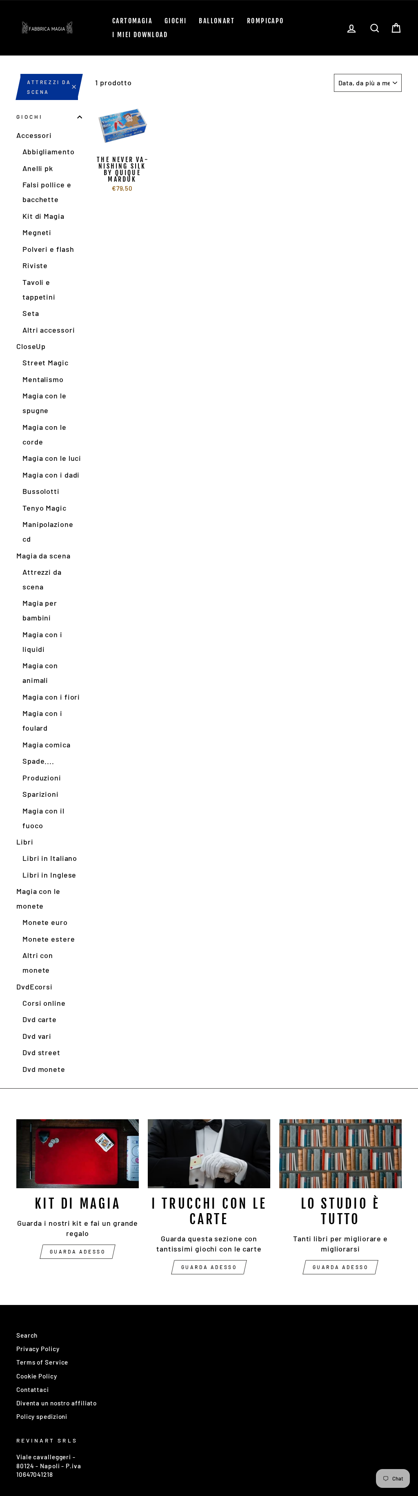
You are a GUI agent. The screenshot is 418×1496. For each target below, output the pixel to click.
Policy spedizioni (41, 1416)
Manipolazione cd (47, 531)
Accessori (34, 135)
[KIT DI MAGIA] (77, 1153)
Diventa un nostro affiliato (56, 1403)
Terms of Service (42, 1362)
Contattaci (32, 1389)
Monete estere (48, 938)
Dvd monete (43, 1069)
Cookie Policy (36, 1376)
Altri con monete (37, 962)
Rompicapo (265, 21)
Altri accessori (48, 329)
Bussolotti (41, 491)
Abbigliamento (48, 151)
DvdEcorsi (34, 986)
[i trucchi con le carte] (209, 1153)
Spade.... (38, 760)
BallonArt (217, 21)
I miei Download (140, 35)
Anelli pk (37, 168)
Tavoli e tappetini (39, 289)
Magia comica (46, 744)
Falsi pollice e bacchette (46, 192)
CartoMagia (132, 21)
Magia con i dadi (51, 474)
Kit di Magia (43, 215)
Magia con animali (40, 673)
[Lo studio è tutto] (340, 1153)
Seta (30, 313)
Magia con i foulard (42, 720)
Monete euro (45, 922)
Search (27, 1335)
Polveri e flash (48, 249)
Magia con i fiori (51, 696)
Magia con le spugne (44, 403)
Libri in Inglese (49, 874)
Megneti (36, 232)
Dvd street (41, 1052)
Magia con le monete (38, 898)
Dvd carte (39, 1019)
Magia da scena (43, 555)
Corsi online (44, 1002)
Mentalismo (43, 379)
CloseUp (31, 346)
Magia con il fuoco (43, 818)
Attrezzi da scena (42, 579)
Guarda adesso (78, 1251)
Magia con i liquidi (42, 642)
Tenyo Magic (44, 507)
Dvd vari (36, 1035)
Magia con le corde (44, 434)
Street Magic (45, 362)
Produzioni (41, 777)
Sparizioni (40, 793)
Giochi (176, 21)
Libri (24, 841)
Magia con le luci (51, 457)
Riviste (35, 265)
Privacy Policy (38, 1348)
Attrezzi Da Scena (49, 87)
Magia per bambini (39, 610)
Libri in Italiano (49, 858)
